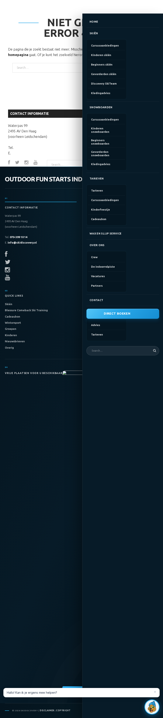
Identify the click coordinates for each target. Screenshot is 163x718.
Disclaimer (47, 710)
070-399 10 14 (25, 147)
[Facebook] (9, 163)
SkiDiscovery (23, 7)
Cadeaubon (12, 316)
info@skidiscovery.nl (28, 153)
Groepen (10, 328)
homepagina (18, 55)
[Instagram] (26, 163)
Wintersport (13, 322)
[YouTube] (36, 163)
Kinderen (11, 335)
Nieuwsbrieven (15, 341)
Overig (9, 347)
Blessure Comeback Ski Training (26, 310)
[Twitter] (17, 163)
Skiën (8, 304)
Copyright (63, 710)
